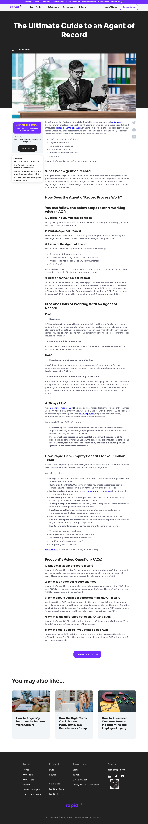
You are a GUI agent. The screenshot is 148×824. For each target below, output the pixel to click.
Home (26, 769)
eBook (76, 774)
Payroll (53, 774)
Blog (75, 769)
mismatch (117, 122)
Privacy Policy (96, 817)
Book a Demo (129, 7)
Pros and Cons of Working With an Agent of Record (27, 179)
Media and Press (32, 794)
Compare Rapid (31, 789)
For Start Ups (56, 789)
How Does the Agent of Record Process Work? (23, 166)
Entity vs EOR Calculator (86, 784)
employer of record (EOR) (61, 408)
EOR (51, 769)
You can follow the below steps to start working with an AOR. (27, 172)
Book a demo (51, 549)
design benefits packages (68, 128)
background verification (99, 491)
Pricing (82, 7)
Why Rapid (28, 779)
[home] (16, 7)
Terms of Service (81, 817)
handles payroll (86, 414)
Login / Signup (111, 7)
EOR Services (80, 779)
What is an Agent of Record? (26, 161)
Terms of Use (66, 817)
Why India (28, 774)
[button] (36, 7)
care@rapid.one (116, 769)
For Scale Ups (56, 794)
